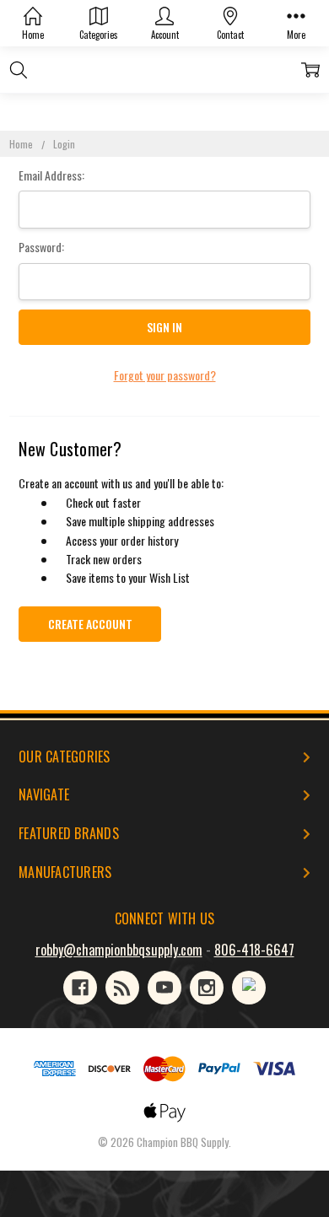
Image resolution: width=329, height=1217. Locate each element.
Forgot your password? (165, 375)
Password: (41, 247)
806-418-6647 (254, 950)
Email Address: (51, 175)
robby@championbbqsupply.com (118, 950)
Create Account (90, 624)
